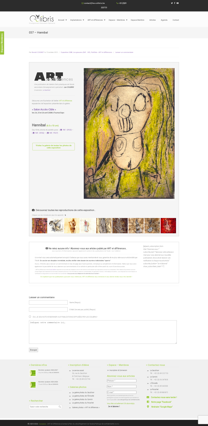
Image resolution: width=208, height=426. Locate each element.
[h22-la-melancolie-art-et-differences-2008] (72, 225)
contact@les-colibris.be (94, 3)
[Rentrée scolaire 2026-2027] (33, 373)
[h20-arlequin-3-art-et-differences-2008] (39, 225)
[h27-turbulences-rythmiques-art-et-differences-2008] (168, 225)
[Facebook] (175, 3)
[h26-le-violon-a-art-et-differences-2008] (152, 225)
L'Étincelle (153, 383)
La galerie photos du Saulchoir (83, 393)
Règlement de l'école (86, 424)
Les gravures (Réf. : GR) (81, 52)
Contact (65, 424)
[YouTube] (177, 3)
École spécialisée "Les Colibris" (42, 18)
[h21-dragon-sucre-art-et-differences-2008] (55, 225)
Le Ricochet (154, 389)
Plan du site (73, 424)
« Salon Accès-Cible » (44, 109)
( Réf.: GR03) (65, 130)
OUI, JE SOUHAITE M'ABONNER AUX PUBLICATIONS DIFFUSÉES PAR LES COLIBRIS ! (64, 317)
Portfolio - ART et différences (101, 52)
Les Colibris (53, 269)
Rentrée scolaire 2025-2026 (48, 382)
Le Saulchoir (154, 370)
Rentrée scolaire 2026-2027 (48, 370)
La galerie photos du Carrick (82, 399)
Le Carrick (153, 377)
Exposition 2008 (66, 52)
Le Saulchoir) (46, 90)
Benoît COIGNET (38, 52)
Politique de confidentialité (107, 424)
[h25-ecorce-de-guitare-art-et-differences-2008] (120, 225)
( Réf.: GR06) (38, 133)
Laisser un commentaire (124, 52)
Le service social (78, 370)
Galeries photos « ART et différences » (85, 407)
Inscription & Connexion (118, 370)
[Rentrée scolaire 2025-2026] (33, 385)
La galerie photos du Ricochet (83, 403)
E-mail (82, 310)
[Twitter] (172, 3)
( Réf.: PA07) (52, 133)
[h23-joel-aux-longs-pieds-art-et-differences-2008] (88, 225)
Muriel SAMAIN (54, 372)
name (75, 302)
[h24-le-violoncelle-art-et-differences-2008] (104, 225)
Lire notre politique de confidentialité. (128, 399)
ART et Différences (54, 424)
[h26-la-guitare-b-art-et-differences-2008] (136, 225)
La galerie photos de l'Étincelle (83, 396)
